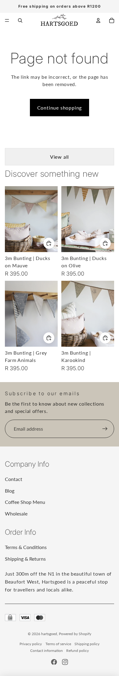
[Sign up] (105, 428)
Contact (13, 479)
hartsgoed (49, 633)
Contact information (46, 650)
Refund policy (77, 650)
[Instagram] (65, 662)
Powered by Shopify (75, 633)
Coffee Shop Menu (25, 502)
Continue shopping (59, 107)
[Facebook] (54, 662)
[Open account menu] (98, 20)
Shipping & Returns (25, 559)
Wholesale (16, 513)
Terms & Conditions (26, 547)
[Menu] (7, 20)
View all (59, 157)
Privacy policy (31, 644)
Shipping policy (86, 644)
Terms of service (58, 644)
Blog (9, 490)
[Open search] (20, 20)
